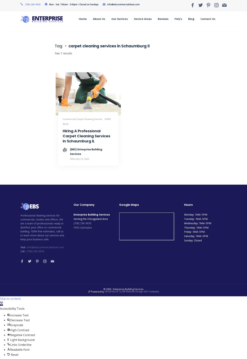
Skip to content (10, 299)
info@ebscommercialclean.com (45, 247)
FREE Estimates (83, 227)
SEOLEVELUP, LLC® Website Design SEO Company (132, 291)
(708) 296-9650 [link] (82, 223)
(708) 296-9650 (33, 4)
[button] (1, 304)
